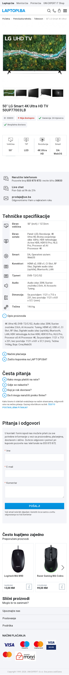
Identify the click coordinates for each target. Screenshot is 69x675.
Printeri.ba (35, 3)
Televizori (38, 19)
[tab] (34, 315)
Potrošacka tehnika (22, 19)
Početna (6, 19)
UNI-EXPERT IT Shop (53, 3)
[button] (63, 567)
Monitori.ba (22, 3)
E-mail (9, 466)
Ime (7, 450)
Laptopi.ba (8, 3)
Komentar (10, 482)
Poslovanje (9, 618)
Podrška (8, 625)
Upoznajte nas (11, 610)
